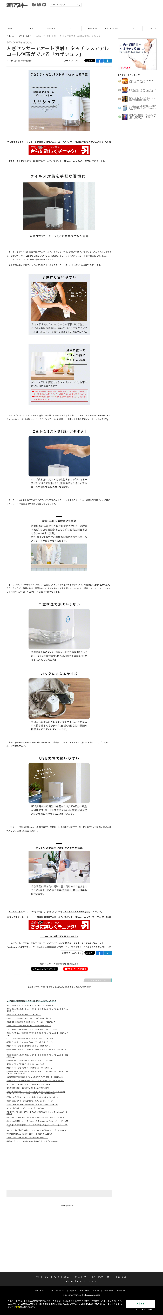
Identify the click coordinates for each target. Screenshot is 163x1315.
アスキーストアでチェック (76, 911)
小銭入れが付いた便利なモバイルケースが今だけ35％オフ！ (28, 1026)
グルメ (86, 1277)
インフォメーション (71, 28)
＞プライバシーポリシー (140, 1309)
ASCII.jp (70, 1281)
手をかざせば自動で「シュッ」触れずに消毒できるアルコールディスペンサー (35, 1117)
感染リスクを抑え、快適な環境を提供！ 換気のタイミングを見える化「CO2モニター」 (37, 1034)
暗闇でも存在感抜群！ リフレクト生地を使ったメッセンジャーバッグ (32, 1097)
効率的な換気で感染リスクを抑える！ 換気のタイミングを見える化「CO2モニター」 (36, 1050)
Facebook (11, 946)
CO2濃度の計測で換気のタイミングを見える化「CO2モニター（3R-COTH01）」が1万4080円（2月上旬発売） (37, 1072)
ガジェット (153, 28)
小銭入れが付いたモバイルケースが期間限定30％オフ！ (27, 1137)
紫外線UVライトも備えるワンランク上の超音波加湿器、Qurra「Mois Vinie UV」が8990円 (36, 1113)
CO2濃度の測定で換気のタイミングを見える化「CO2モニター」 (30, 1060)
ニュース (132, 28)
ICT (30, 28)
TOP (91, 28)
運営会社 (73, 1290)
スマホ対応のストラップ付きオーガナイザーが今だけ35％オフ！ (30, 1005)
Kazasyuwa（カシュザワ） (77, 161)
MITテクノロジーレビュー (88, 1281)
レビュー (112, 28)
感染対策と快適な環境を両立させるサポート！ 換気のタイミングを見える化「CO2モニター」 (37, 1010)
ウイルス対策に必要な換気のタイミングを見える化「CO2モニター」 (32, 1029)
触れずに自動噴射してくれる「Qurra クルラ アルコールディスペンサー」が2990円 (37, 1121)
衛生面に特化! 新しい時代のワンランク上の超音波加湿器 (27, 1088)
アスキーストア (51, 28)
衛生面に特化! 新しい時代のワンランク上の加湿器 (25, 1108)
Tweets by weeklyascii (67, 1206)
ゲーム (77, 1277)
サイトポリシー (40, 1290)
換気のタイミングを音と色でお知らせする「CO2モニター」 (28, 1046)
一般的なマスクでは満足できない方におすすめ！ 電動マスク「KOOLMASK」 (35, 1081)
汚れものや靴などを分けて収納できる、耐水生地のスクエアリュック (32, 1104)
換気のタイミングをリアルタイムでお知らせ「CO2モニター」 (29, 1068)
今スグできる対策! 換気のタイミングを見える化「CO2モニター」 (30, 1038)
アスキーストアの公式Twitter (87, 943)
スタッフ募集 (108, 1290)
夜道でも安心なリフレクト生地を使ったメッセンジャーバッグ (29, 1101)
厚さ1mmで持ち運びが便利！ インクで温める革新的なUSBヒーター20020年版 (36, 1130)
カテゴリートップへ (99, 980)
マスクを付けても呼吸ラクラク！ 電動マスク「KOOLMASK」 (29, 1084)
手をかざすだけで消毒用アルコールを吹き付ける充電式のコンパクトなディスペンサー (36, 1125)
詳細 (18, 1307)
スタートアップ (10, 28)
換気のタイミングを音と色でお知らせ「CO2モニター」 (27, 1064)
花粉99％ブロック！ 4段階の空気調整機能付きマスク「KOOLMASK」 (32, 1141)
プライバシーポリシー (57, 1290)
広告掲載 (96, 1290)
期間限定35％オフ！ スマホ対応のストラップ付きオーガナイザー (30, 1042)
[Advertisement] (81, 16)
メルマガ (22, 946)
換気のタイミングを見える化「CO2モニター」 (23, 1014)
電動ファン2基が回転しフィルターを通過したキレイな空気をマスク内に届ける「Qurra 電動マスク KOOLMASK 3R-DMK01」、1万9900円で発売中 (35, 1092)
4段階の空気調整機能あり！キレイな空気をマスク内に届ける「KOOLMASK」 (35, 1077)
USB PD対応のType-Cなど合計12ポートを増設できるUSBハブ (29, 1134)
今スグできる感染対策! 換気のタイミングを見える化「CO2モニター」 (32, 1022)
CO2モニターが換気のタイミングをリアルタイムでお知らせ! (28, 1018)
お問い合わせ (84, 1290)
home (11, 36)
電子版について (122, 1290)
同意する (141, 1303)
